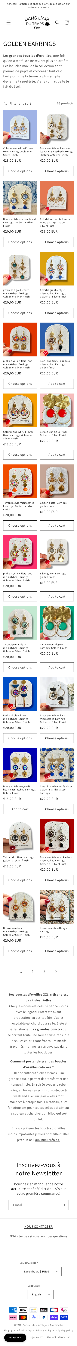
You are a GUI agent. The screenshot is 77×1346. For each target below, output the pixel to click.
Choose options (20, 171)
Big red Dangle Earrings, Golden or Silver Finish (54, 433)
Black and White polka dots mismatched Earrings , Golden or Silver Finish (56, 860)
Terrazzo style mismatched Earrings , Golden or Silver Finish (18, 506)
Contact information (58, 1336)
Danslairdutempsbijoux (36, 1324)
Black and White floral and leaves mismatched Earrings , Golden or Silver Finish (56, 151)
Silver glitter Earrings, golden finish (53, 575)
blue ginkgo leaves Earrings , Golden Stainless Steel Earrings (57, 790)
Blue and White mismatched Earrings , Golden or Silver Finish (19, 222)
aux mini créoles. (47, 1140)
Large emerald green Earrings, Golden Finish (53, 646)
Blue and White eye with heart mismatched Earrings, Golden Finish (19, 790)
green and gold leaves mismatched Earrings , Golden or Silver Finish (16, 293)
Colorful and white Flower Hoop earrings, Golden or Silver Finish (18, 151)
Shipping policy (64, 1330)
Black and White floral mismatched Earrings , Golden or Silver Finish (53, 719)
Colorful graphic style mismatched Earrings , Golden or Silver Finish (53, 293)
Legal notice (36, 1336)
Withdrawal (15, 1337)
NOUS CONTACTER (38, 1226)
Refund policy (24, 1330)
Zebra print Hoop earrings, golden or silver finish (19, 859)
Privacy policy (44, 1330)
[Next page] (56, 971)
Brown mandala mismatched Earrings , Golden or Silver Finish (16, 931)
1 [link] (21, 971)
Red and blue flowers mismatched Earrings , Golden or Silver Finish (16, 719)
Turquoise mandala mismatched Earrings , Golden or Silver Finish (16, 648)
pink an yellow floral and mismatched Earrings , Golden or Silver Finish (18, 364)
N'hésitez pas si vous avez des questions (38, 1236)
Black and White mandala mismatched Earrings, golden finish (55, 364)
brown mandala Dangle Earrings (54, 929)
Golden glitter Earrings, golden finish (53, 504)
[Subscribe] (63, 1205)
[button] (8, 22)
